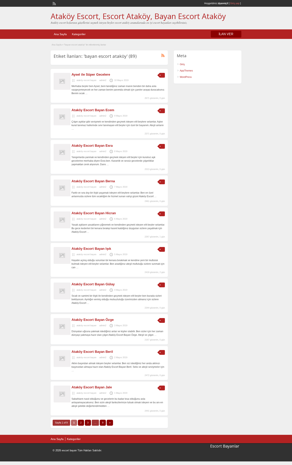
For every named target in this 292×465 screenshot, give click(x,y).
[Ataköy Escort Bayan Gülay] (62, 298)
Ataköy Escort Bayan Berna (93, 181)
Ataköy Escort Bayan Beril (92, 352)
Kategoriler (79, 34)
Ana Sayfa (60, 34)
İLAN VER (226, 34)
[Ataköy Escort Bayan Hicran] (62, 227)
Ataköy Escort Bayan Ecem (93, 110)
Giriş (182, 64)
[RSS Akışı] (53, 3)
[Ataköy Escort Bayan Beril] (62, 366)
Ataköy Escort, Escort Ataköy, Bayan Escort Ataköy (138, 16)
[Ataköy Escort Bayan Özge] (62, 334)
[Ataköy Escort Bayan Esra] (62, 160)
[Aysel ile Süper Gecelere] (62, 89)
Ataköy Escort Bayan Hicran (94, 213)
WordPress (186, 77)
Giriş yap (235, 3)
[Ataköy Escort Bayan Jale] (62, 401)
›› (110, 422)
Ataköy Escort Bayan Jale (92, 387)
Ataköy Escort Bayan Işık (91, 249)
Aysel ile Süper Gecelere (91, 74)
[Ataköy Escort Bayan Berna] (62, 195)
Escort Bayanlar (224, 446)
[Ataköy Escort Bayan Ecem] (62, 124)
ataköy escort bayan (86, 80)
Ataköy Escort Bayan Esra (92, 146)
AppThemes (186, 70)
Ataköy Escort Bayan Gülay (93, 284)
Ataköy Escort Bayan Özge (93, 320)
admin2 (102, 80)
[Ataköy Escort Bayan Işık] (62, 263)
